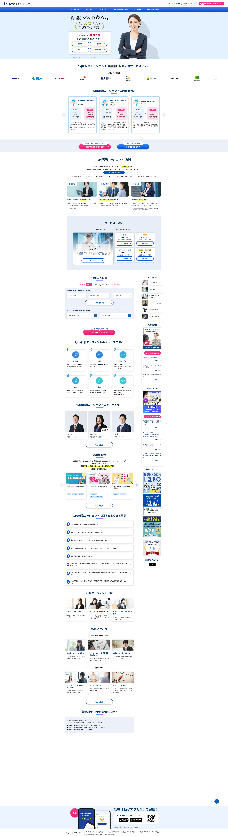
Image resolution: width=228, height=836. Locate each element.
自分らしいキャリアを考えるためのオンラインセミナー (152, 446)
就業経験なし (98, 50)
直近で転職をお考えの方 (95, 146)
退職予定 (80, 50)
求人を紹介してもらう (99, 332)
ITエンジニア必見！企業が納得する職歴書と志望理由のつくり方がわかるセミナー (152, 436)
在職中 (80, 44)
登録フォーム (70, 365)
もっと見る (99, 445)
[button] (64, 115)
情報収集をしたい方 (133, 146)
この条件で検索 (99, 303)
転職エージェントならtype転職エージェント (74, 833)
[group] (76, 486)
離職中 (99, 44)
